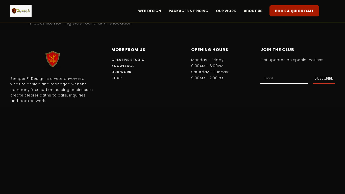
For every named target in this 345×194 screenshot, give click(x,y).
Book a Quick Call (294, 11)
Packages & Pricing (188, 10)
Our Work (226, 10)
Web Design (149, 10)
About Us (253, 10)
